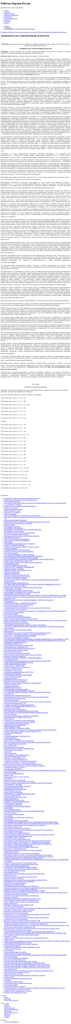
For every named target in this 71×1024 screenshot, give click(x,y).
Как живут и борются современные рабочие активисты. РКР (22, 920)
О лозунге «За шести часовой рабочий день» (17, 839)
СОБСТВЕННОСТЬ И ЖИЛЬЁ (13, 528)
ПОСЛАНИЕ (8, 778)
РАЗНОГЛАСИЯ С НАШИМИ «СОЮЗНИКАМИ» (19, 567)
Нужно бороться (9, 719)
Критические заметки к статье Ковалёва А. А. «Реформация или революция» (27, 842)
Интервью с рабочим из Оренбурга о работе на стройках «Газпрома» (24, 766)
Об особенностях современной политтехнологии (18, 604)
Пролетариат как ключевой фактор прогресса (17, 695)
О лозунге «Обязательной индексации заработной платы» (21, 864)
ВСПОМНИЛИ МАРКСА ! (12, 537)
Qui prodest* (7, 980)
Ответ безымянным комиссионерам (14, 870)
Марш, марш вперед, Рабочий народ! (15, 709)
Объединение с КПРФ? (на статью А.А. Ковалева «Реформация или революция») (28, 855)
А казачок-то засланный (11, 686)
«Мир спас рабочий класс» (12, 572)
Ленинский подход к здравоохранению (15, 919)
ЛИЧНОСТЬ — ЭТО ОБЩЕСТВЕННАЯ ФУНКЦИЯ (20, 636)
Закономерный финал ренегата (13, 509)
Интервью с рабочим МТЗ (12, 573)
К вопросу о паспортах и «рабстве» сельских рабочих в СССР (22, 731)
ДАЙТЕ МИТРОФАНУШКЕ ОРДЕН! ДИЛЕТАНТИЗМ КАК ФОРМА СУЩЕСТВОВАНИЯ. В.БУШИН (35, 955)
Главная (6, 10)
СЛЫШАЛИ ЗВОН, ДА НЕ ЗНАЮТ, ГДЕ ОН (18, 570)
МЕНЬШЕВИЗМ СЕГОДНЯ (12, 687)
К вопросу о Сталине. (10, 936)
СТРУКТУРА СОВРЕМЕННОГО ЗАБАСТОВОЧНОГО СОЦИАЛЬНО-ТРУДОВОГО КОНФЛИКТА (34, 626)
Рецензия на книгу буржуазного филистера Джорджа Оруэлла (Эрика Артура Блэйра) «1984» (32, 928)
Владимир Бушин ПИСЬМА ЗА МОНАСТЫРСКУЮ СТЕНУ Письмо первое (27, 967)
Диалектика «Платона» (11, 897)
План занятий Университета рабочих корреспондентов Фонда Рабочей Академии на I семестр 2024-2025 (35, 503)
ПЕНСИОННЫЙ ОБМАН (12, 739)
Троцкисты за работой (10, 678)
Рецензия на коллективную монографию (16, 820)
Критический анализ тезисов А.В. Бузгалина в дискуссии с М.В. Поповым (26, 697)
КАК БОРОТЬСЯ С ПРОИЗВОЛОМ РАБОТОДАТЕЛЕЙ (21, 711)
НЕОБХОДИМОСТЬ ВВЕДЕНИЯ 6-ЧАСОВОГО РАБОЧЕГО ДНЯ (24, 873)
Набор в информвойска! (11, 798)
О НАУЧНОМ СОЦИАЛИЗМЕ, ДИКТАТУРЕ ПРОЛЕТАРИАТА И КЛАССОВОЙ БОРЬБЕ (31, 823)
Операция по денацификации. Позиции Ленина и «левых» (21, 547)
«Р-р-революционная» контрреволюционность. (18, 983)
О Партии (7, 12)
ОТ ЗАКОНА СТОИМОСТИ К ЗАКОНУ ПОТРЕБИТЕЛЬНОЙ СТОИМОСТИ (28, 844)
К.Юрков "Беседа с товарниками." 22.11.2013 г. (18, 991)
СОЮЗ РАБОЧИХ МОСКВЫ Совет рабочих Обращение (21, 944)
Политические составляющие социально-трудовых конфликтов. (23, 850)
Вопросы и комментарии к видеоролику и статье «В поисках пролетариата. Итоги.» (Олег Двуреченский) (35, 620)
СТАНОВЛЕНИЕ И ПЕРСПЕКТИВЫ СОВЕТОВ (19, 690)
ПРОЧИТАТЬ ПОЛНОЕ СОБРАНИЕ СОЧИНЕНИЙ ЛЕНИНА (23, 658)
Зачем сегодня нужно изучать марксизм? (16, 913)
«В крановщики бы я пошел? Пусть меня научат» (18, 645)
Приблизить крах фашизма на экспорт (15, 992)
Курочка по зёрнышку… (11, 548)
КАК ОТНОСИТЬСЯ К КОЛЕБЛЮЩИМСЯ (17, 617)
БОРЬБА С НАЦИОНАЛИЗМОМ (14, 545)
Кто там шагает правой (11, 872)
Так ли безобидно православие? (13, 831)
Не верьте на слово (9, 598)
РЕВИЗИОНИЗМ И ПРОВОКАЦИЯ (15, 789)
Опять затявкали (9, 628)
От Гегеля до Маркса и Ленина (13, 669)
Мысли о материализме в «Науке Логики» (16, 539)
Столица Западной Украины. (12, 949)
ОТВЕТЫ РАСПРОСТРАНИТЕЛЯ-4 (15, 756)
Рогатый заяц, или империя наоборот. (15, 883)
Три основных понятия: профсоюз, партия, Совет (18, 672)
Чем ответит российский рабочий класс (16, 759)
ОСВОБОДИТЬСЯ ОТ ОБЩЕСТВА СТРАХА (18, 717)
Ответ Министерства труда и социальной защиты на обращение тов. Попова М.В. (28, 830)
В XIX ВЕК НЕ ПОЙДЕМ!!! (12, 673)
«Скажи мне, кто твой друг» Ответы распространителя (20, 761)
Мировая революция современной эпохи (16, 583)
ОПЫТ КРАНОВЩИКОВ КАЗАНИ (15, 664)
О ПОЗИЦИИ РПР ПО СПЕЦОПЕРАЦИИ (17, 550)
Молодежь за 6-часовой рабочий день (15, 848)
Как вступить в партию (11, 1000)
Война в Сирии (8, 775)
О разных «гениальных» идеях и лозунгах (16, 776)
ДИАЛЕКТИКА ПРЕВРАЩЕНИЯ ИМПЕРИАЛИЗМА (20, 867)
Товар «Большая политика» (12, 809)
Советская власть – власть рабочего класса (16, 755)
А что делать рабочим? (11, 553)
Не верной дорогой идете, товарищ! (14, 986)
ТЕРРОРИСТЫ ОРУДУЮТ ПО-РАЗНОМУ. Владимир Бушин (22, 898)
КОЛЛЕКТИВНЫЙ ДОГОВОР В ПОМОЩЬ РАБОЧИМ (21, 558)
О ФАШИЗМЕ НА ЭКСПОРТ (13, 784)
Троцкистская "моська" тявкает (13, 981)
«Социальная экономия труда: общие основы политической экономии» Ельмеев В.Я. (29, 931)
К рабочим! (7, 734)
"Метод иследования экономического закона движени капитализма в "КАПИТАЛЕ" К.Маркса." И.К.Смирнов (37, 941)
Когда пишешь (8, 816)
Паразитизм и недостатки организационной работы (19, 781)
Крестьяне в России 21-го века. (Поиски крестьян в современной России (25, 880)
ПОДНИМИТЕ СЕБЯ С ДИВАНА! (14, 837)
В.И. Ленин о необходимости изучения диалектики (19, 909)
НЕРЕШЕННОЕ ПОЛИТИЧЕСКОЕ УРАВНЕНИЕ (19, 881)
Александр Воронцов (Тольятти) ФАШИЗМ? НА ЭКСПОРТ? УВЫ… (25, 963)
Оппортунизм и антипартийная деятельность (17, 786)
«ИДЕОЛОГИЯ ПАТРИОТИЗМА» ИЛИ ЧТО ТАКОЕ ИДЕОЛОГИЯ (24, 625)
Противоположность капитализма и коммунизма (18, 817)
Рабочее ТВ (7, 20)
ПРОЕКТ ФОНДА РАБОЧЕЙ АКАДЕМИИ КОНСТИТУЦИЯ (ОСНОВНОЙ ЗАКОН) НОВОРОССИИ (35, 933)
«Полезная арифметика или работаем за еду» (17, 736)
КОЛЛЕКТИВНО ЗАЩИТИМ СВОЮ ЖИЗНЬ (18, 675)
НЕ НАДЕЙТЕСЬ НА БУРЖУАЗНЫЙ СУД (17, 833)
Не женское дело (9, 694)
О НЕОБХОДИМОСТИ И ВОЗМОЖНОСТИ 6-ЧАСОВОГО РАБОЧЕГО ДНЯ (27, 661)
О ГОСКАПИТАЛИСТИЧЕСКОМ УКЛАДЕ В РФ (19, 648)
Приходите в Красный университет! (15, 656)
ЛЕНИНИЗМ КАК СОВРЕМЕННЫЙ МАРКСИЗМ (19, 794)
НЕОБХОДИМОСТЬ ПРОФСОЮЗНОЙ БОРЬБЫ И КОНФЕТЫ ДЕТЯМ (26, 712)
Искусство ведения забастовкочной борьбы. (17, 828)
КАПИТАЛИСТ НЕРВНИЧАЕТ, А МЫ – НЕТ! (18, 561)
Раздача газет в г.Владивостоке (13, 792)
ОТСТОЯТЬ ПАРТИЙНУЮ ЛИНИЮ (15, 578)
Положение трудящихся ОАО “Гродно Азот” (17, 576)
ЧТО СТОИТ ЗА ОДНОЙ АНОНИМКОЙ (16, 540)
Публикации (8, 17)
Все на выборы (8, 819)
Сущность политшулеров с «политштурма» (17, 667)
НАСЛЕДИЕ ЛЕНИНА (11, 614)
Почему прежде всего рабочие (13, 750)
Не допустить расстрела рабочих (13, 615)
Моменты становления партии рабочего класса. (18, 978)
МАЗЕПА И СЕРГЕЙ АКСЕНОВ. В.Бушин (17, 953)
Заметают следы (9, 631)
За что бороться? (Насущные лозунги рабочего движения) (21, 869)
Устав (5, 997)
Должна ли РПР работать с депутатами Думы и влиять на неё (22, 515)
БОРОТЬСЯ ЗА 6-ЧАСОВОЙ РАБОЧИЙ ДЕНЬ (18, 845)
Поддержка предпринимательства (14, 814)
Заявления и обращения (11, 15)
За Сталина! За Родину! (11, 659)
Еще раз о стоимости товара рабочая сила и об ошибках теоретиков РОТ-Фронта (28, 783)
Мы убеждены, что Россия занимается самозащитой (19, 533)
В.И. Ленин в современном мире (14, 906)
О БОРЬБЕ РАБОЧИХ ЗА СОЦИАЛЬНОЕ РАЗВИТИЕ (20, 889)
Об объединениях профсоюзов (13, 803)
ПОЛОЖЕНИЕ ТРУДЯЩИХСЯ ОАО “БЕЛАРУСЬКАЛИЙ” (22, 592)
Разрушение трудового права (12, 651)
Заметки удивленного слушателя (13, 878)
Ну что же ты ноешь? (10, 812)
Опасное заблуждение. (11, 956)
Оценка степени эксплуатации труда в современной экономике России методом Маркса (30, 730)
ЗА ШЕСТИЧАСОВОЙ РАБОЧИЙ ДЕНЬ (16, 866)
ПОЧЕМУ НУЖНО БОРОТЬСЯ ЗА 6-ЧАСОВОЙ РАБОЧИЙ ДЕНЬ (24, 811)
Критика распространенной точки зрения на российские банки (23, 654)
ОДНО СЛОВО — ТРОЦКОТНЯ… (14, 665)
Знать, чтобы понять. (10, 772)
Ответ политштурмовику (11, 700)
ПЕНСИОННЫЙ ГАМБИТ (12, 726)
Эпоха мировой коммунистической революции (18, 836)
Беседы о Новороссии (10, 903)
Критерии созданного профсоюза (14, 568)
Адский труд (8, 751)
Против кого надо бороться (12, 945)
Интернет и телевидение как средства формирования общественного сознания (27, 742)
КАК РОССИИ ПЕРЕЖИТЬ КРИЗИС (15, 520)
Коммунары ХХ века (10, 875)
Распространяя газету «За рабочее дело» (16, 647)
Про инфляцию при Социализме (13, 531)
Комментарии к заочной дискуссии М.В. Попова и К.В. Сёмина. (23, 587)
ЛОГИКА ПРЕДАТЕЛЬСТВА (13, 733)
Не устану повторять (10, 714)
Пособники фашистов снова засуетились (16, 689)
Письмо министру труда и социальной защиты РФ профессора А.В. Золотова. (27, 914)
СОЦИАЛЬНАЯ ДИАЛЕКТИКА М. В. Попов (18, 942)
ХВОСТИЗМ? (8, 542)
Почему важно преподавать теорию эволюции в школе (20, 500)
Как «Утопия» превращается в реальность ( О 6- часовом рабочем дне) (25, 634)
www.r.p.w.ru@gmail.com (11, 1022)
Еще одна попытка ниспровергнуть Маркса (17, 653)
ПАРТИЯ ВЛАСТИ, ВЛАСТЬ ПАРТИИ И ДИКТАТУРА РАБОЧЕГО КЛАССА (27, 633)
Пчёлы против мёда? (10, 753)
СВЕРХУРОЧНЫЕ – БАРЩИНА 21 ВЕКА (17, 728)
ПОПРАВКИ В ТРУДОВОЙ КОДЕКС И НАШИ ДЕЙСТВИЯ (22, 529)
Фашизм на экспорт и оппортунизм (14, 780)
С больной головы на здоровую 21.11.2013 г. (17, 989)
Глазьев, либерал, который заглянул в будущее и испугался (21, 902)
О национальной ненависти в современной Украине (19, 722)
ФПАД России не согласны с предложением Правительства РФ (23, 764)
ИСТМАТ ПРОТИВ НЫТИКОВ (14, 773)
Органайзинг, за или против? (12, 670)
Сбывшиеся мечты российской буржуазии (16, 723)
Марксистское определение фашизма (15, 681)
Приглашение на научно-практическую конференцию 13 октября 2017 (25, 825)
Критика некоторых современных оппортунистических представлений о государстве (29, 834)
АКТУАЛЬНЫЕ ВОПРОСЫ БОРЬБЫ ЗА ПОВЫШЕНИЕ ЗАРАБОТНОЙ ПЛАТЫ (28, 559)
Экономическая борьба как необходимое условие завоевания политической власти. (28, 970)
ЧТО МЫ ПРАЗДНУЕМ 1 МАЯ (13, 787)
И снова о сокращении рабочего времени (16, 534)
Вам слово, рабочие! (10, 514)
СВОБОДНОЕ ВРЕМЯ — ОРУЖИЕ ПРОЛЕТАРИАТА (20, 603)
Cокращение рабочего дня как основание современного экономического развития (28, 856)
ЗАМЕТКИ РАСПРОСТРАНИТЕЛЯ (15, 725)
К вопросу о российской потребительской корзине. (19, 705)
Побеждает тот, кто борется (12, 512)
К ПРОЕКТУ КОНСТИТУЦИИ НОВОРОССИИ (18, 905)
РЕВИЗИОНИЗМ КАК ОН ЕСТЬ (14, 800)
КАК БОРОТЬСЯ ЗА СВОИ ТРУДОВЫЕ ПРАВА (19, 748)
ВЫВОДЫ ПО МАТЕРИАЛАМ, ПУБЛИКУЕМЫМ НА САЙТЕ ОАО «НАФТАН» (28, 600)
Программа (7, 998)
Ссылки (6, 23)
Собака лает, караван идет (12, 684)
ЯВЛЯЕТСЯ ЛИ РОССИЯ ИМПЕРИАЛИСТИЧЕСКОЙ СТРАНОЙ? (24, 891)
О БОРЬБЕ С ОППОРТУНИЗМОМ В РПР (16, 802)
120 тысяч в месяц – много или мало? (15, 609)
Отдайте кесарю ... (9, 977)
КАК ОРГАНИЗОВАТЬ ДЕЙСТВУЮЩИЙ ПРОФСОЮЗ (21, 847)
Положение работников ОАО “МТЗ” (15, 586)
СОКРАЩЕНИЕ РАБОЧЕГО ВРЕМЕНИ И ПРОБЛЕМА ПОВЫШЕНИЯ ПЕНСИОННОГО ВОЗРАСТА (35, 770)
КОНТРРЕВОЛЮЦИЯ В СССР (13, 644)
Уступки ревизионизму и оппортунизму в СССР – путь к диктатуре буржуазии (27, 701)
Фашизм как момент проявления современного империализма (22, 683)
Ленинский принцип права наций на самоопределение (20, 877)
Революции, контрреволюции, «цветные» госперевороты (21, 715)
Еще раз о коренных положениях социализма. (17, 930)
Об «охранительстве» (10, 745)
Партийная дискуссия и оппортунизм (15, 797)
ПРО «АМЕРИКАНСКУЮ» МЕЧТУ (15, 744)
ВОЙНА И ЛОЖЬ (9, 525)
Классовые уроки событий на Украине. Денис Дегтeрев (20, 961)
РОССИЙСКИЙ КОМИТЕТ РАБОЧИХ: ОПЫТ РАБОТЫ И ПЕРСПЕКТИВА (27, 692)
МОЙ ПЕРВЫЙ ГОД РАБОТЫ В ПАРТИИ (17, 594)
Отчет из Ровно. (9, 950)
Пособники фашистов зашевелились (15, 698)
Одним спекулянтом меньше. (12, 676)
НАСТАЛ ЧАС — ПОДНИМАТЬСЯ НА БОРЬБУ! (19, 741)
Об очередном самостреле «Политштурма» (17, 623)
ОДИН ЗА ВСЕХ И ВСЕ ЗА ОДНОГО (15, 622)
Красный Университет (10, 18)
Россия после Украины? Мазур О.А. (14, 959)
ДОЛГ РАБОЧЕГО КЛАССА (12, 791)
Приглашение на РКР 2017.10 (13, 827)
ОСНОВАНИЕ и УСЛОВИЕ (12, 589)
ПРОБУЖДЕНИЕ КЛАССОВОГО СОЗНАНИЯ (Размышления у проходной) (27, 522)
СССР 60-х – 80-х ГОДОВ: (12, 708)
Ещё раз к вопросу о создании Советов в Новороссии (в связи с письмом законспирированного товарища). (36, 908)
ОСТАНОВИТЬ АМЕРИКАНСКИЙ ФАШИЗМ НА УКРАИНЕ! (23, 556)
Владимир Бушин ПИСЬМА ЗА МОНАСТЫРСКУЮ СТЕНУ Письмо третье (27, 964)
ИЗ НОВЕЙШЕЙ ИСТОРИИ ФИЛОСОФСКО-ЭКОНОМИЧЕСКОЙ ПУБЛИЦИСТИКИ (31, 822)
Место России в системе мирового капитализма (18, 523)
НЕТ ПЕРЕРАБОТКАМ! (11, 564)
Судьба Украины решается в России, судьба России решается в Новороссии (26, 917)
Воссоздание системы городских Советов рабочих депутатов (22, 498)
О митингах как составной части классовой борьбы (19, 720)
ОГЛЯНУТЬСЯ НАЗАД (11, 852)
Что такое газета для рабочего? (13, 769)
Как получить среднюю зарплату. (14, 612)
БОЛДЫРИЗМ (8, 808)
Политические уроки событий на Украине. (17, 972)
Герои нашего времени (11, 985)
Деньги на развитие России (12, 795)
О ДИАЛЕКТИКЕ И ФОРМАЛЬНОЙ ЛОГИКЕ (18, 590)
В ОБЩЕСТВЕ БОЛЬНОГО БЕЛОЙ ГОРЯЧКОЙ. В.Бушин (22, 947)
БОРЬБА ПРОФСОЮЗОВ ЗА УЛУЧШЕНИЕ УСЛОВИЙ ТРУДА (23, 858)
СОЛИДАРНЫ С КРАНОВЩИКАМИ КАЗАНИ (18, 662)
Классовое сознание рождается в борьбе (16, 650)
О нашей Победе (9, 601)
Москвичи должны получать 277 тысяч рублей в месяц (20, 863)
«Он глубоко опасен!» (10, 969)
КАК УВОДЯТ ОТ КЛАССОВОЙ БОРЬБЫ (17, 806)
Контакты (7, 21)
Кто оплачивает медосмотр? (12, 501)
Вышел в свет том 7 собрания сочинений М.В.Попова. (20, 506)
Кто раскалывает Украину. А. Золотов (15, 952)
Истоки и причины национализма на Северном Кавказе (20, 619)
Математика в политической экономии (15, 916)
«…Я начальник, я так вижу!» (13, 504)
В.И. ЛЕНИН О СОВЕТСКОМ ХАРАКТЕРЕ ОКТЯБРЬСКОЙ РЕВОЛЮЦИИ (27, 841)
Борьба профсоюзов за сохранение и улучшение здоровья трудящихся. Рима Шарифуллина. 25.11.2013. (34, 988)
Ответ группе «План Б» (11, 507)
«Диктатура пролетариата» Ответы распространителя (20, 762)
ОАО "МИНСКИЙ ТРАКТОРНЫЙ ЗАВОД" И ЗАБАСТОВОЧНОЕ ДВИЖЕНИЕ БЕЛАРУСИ (32, 584)
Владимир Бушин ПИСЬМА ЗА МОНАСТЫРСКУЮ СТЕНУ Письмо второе (27, 966)
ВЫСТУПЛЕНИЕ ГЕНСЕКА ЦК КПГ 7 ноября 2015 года (21, 900)
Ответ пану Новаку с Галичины (13, 974)
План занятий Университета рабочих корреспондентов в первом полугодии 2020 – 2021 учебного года (34, 597)
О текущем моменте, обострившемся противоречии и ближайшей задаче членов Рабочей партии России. (35, 611)
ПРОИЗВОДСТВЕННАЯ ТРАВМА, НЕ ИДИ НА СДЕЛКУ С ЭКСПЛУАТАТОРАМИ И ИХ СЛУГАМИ (35, 595)
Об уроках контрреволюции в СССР (15, 703)
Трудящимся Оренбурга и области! (14, 767)
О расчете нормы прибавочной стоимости (16, 637)
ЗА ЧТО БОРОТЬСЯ (10, 737)
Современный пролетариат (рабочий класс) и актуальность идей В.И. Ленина (27, 608)
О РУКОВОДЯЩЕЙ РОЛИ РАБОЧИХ (15, 565)
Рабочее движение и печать (12, 511)
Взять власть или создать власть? (14, 747)
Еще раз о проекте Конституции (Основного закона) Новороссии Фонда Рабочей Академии (31, 888)
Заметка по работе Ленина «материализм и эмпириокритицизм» (23, 562)
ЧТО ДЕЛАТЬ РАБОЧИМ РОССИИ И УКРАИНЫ (19, 554)
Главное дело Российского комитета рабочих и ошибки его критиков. (24, 975)
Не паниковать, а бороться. (12, 526)
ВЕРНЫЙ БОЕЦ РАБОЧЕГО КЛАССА (16, 680)
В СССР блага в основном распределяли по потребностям (21, 895)
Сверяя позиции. (9, 939)
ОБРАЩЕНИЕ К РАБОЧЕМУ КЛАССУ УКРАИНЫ (19, 543)
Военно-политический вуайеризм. (14, 884)
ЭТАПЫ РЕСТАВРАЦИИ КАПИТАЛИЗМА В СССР (20, 706)
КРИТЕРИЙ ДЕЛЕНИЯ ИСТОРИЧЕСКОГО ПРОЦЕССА (21, 886)
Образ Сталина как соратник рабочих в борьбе (18, 629)
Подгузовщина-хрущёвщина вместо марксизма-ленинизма (21, 934)
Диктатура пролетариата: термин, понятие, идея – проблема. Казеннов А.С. (26, 938)
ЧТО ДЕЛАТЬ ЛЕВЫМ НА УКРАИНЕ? (16, 958)
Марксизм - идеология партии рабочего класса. (18, 911)
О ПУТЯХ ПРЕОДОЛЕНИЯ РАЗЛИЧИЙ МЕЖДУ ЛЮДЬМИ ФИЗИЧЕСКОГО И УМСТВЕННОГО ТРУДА (36, 639)
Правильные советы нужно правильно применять (19, 551)
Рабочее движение (9, 14)
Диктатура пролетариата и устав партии (16, 606)
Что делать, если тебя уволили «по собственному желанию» (22, 536)
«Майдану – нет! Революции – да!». (14, 758)
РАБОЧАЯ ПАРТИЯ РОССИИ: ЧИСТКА (16, 575)
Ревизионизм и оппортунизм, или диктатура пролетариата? (21, 853)
